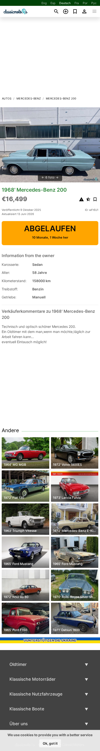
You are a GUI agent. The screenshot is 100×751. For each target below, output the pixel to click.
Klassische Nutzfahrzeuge (35, 694)
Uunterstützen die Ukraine (50, 640)
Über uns (18, 723)
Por (85, 3)
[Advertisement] (50, 58)
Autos (6, 98)
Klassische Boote (26, 708)
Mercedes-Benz (29, 98)
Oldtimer (18, 664)
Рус (94, 3)
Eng (44, 3)
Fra (77, 3)
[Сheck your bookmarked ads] (75, 11)
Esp (52, 3)
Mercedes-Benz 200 (61, 98)
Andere (10, 430)
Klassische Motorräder (32, 679)
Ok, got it (50, 743)
